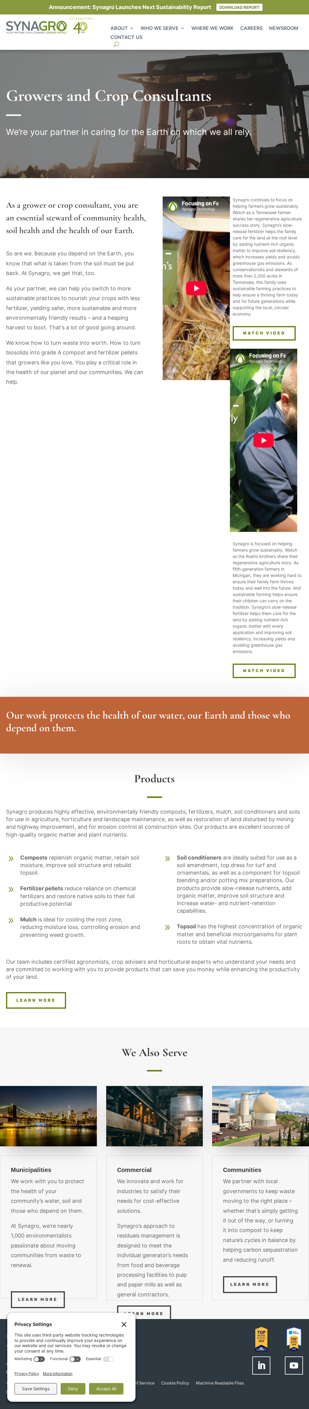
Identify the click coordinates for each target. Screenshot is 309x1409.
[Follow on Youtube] (294, 1365)
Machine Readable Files (220, 1383)
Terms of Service (137, 1383)
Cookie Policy (175, 1383)
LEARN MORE (36, 1000)
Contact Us (126, 37)
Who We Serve (160, 28)
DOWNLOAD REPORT (239, 7)
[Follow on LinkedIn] (261, 1365)
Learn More (38, 1299)
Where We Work (212, 28)
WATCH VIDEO (264, 333)
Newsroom (283, 28)
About (119, 28)
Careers (251, 28)
